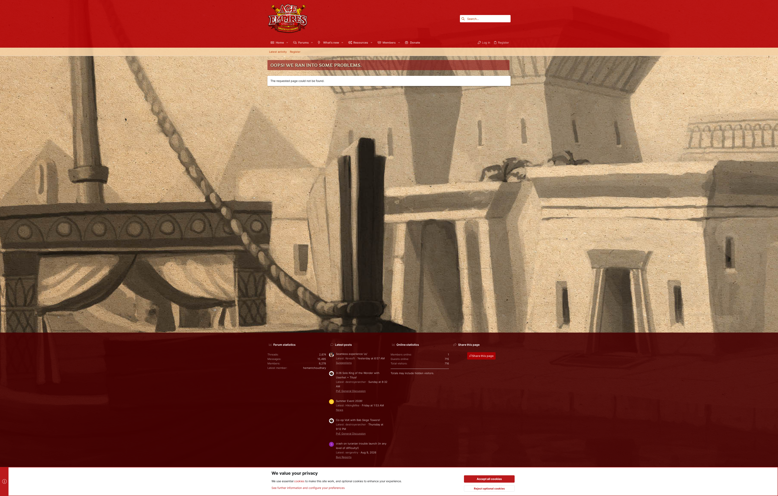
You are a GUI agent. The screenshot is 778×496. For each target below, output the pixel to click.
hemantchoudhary (314, 367)
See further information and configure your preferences (308, 488)
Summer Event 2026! (349, 401)
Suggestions (344, 362)
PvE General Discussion (351, 391)
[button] (287, 42)
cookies (299, 481)
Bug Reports (344, 457)
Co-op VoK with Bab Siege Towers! (358, 420)
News (339, 409)
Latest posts (343, 344)
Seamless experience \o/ (351, 353)
